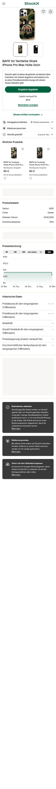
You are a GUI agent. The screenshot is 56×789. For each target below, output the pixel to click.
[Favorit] (43, 12)
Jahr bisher (32, 252)
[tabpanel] (27, 24)
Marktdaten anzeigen (28, 105)
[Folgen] (23, 149)
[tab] (20, 49)
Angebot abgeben (28, 89)
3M (15, 252)
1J (41, 252)
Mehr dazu (31, 428)
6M (23, 252)
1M (7, 252)
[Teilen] (51, 12)
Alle (49, 252)
